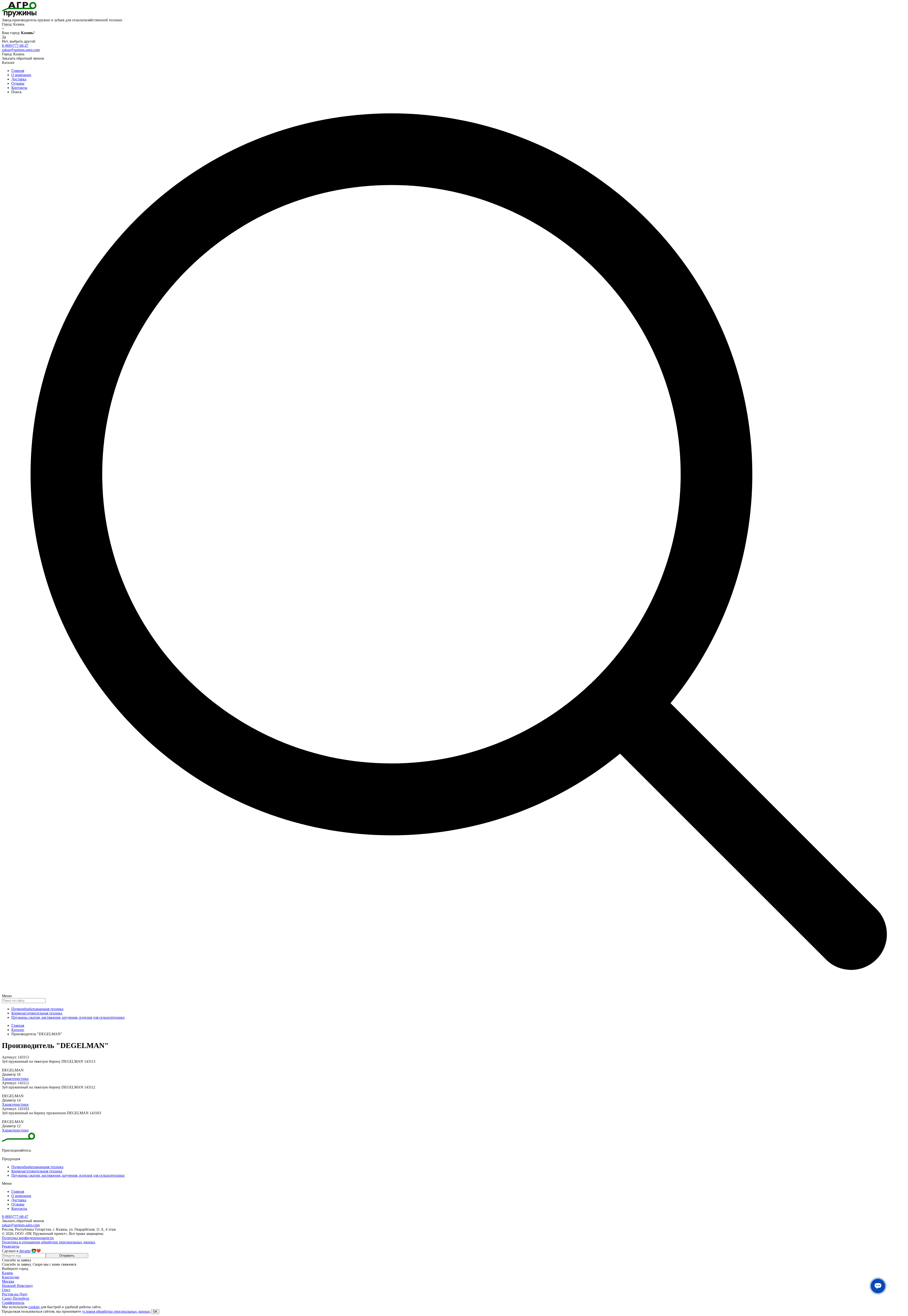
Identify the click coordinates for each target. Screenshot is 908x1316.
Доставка (18, 79)
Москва (8, 1281)
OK (155, 1311)
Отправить (66, 1255)
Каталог (17, 1030)
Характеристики (15, 1079)
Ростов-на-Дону (15, 1294)
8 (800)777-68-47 (15, 46)
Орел (6, 1290)
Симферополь (13, 1303)
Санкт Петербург (16, 1298)
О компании (21, 75)
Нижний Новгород (17, 1286)
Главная (17, 71)
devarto (25, 1251)
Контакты (19, 88)
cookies (34, 1307)
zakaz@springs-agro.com (21, 50)
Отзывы (17, 83)
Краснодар (10, 1277)
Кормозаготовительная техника (36, 1013)
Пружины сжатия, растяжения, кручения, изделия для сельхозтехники (68, 1017)
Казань (7, 1273)
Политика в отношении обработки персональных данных (48, 1242)
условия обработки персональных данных (116, 1311)
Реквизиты (10, 1246)
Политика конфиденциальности (28, 1238)
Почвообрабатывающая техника (37, 1009)
